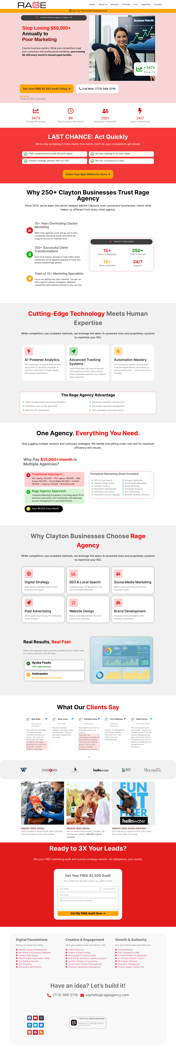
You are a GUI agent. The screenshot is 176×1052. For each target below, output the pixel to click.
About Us (103, 4)
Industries (145, 4)
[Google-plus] (29, 1032)
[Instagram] (41, 1018)
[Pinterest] (35, 1032)
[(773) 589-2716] (49, 995)
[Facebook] (29, 1018)
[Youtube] (35, 1018)
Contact (158, 4)
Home (92, 4)
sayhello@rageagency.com (107, 995)
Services (115, 4)
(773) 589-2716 (65, 995)
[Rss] (41, 1032)
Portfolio (126, 4)
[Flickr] (41, 1025)
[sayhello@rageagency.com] (82, 995)
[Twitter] (35, 1025)
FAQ (136, 4)
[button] (22, 735)
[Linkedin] (29, 1025)
